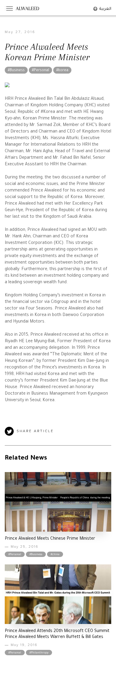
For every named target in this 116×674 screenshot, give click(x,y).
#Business (16, 71)
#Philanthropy (38, 653)
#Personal (40, 71)
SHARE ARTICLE (35, 431)
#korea (62, 71)
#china (55, 554)
